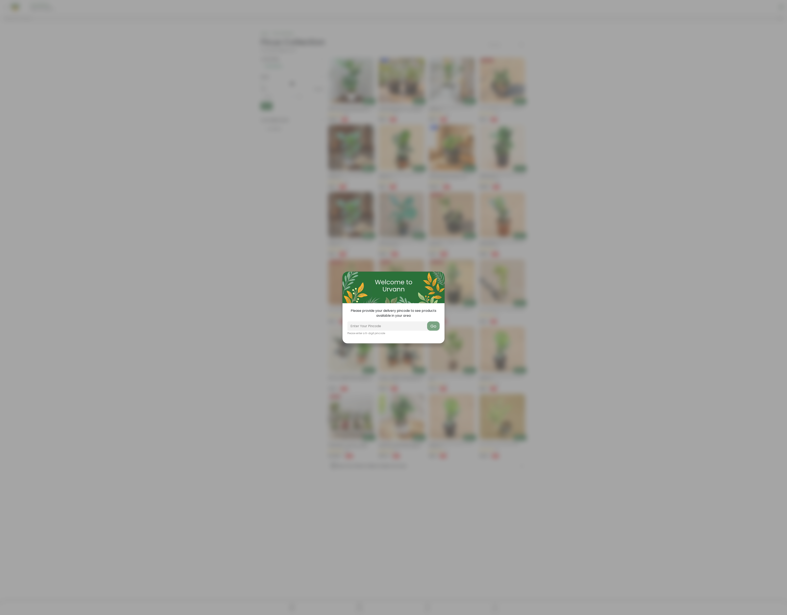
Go (433, 326)
